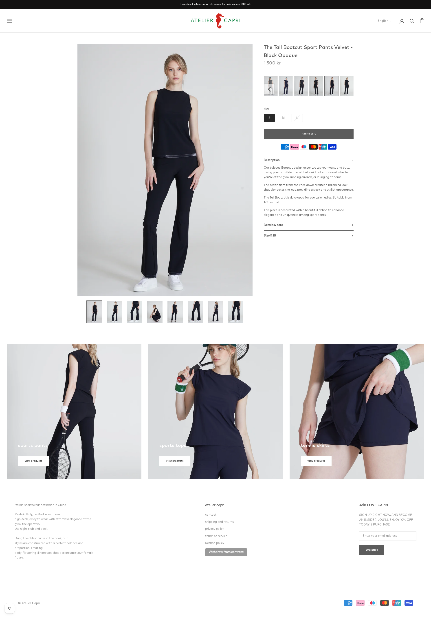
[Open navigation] (9, 21)
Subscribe (372, 550)
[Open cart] (422, 20)
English (383, 21)
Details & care (273, 225)
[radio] (286, 86)
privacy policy (214, 529)
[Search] (412, 20)
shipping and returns (219, 522)
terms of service (216, 536)
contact (210, 514)
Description (272, 160)
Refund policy (214, 543)
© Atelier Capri (29, 603)
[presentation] (269, 89)
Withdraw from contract (226, 552)
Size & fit (270, 235)
